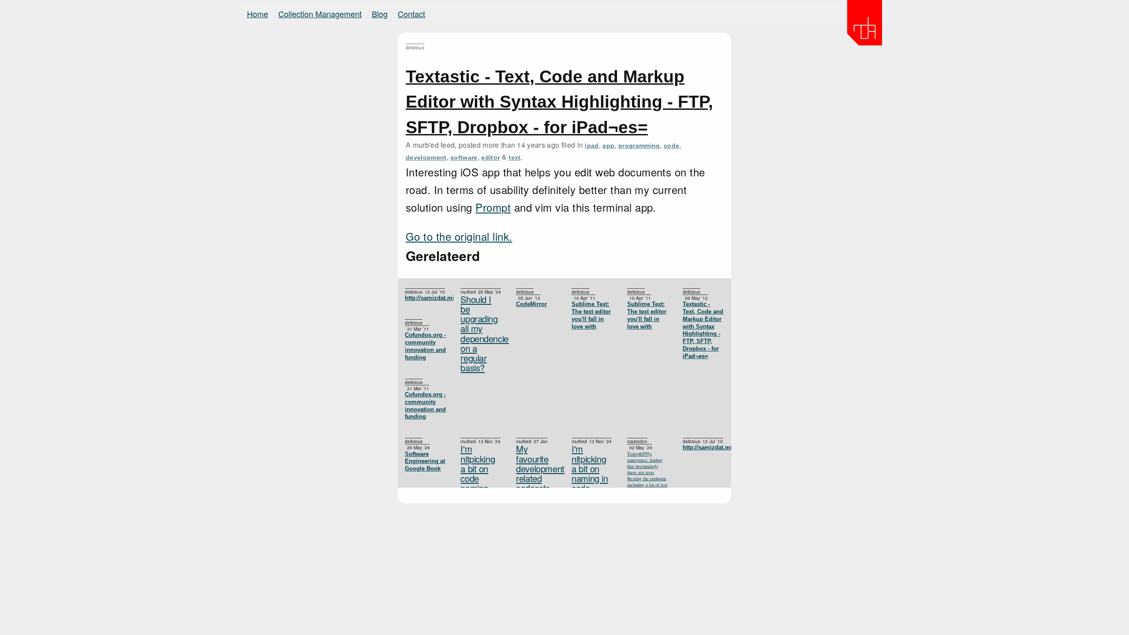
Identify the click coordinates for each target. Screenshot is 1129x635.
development (426, 157)
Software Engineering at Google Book (425, 461)
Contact (411, 13)
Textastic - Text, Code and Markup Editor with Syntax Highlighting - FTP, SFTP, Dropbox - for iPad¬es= (559, 102)
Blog (380, 13)
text (514, 157)
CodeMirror (531, 304)
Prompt (493, 207)
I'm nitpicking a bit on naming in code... (590, 468)
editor (490, 157)
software (464, 157)
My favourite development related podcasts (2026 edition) (536, 478)
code (671, 145)
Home (257, 13)
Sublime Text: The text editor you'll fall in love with (646, 315)
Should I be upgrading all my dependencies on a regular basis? (481, 334)
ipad (591, 145)
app (608, 145)
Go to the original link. (459, 236)
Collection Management (320, 13)
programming (639, 145)
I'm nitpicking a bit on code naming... (477, 468)
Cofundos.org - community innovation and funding (425, 346)
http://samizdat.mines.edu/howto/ (425, 298)
